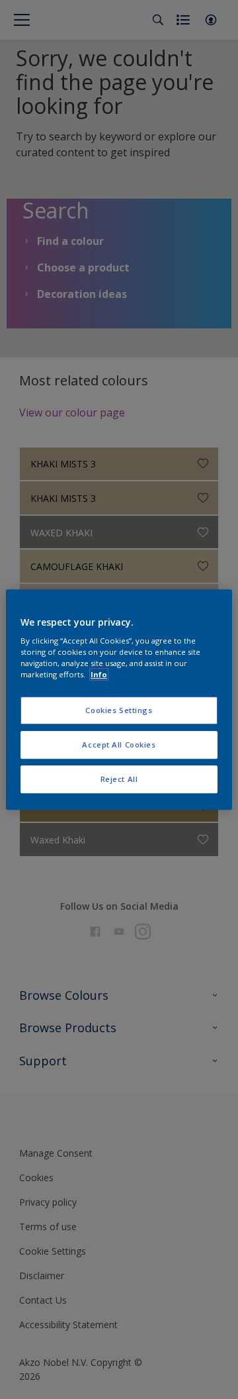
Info (99, 674)
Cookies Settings (118, 711)
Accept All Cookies (118, 744)
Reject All (119, 779)
